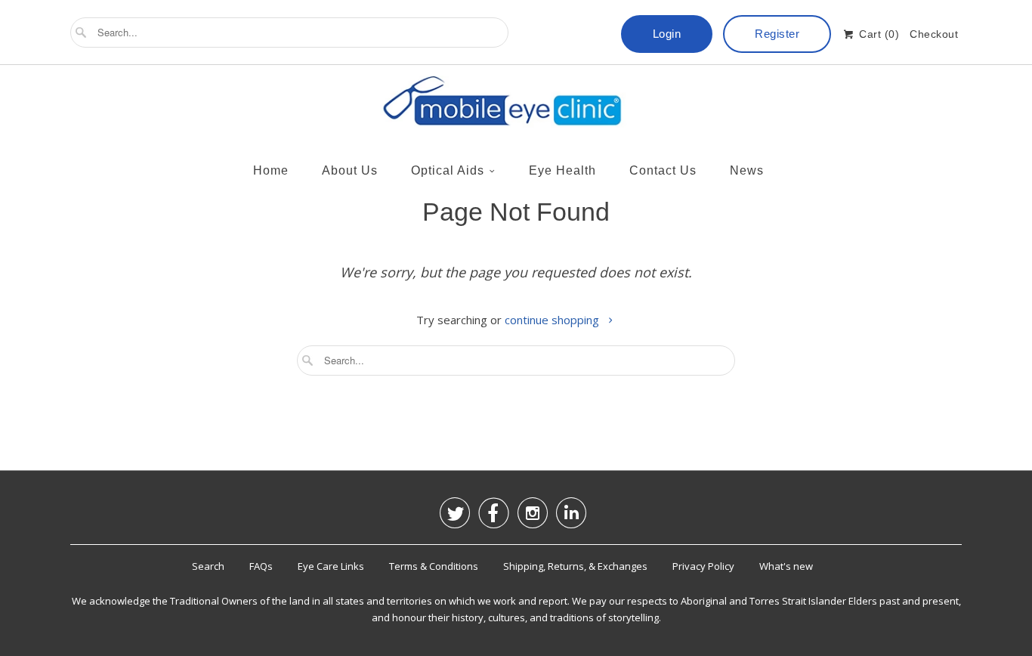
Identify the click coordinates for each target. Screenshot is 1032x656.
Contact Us (663, 170)
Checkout (934, 34)
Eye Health (562, 170)
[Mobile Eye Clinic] (516, 105)
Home (271, 170)
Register (777, 33)
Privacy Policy (703, 566)
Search (208, 566)
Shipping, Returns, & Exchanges (575, 566)
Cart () (877, 34)
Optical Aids (447, 170)
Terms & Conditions (433, 566)
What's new (786, 566)
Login (667, 33)
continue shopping (553, 319)
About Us (350, 170)
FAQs (261, 566)
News (747, 170)
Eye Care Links (331, 566)
